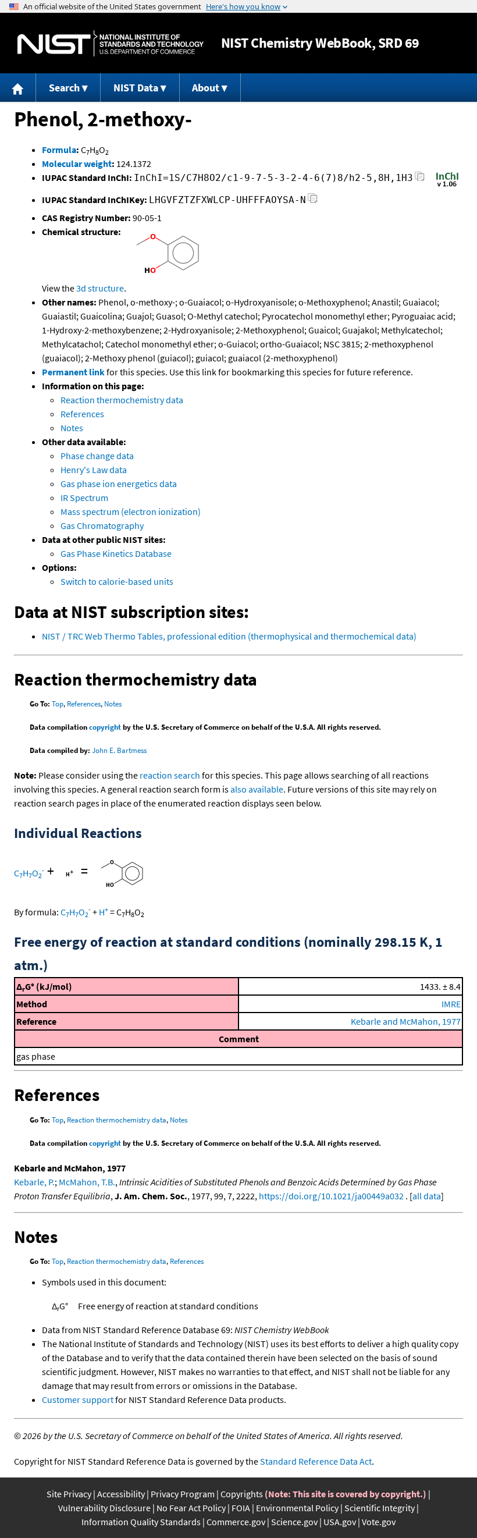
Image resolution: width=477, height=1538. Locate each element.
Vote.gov (379, 1522)
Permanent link (73, 372)
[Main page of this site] (18, 87)
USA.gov (339, 1522)
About (205, 87)
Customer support (77, 1399)
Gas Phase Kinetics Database (116, 553)
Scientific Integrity (379, 1508)
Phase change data (97, 455)
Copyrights (241, 1494)
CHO (29, 873)
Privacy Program (183, 1494)
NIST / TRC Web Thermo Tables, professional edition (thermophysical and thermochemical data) (229, 636)
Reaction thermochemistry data (121, 400)
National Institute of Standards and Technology (110, 43)
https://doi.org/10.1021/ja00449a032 (331, 1196)
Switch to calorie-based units (116, 581)
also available (256, 789)
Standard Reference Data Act (316, 1461)
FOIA (241, 1508)
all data (426, 1196)
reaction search (170, 775)
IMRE (451, 1004)
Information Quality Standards (141, 1522)
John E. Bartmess (119, 750)
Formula (59, 149)
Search (64, 87)
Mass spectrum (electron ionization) (130, 511)
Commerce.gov (236, 1522)
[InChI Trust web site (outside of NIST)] (447, 185)
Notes (71, 428)
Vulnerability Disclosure (104, 1508)
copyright (105, 727)
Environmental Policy (297, 1508)
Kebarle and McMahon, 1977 (406, 1021)
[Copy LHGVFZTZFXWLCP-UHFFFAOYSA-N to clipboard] (313, 202)
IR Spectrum (84, 497)
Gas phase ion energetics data (118, 483)
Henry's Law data (93, 469)
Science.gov (294, 1522)
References (82, 414)
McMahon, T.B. (87, 1182)
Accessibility (121, 1494)
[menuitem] (18, 87)
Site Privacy (69, 1494)
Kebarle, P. (34, 1182)
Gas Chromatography (102, 525)
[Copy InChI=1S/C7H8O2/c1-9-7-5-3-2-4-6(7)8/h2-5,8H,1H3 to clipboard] (420, 180)
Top (57, 704)
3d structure (100, 288)
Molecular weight (77, 163)
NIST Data (135, 87)
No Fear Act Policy (191, 1508)
